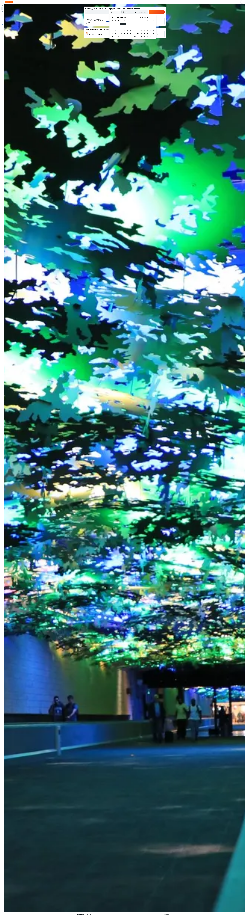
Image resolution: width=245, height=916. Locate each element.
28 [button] (112, 36)
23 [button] (118, 33)
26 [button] (127, 33)
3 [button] (121, 24)
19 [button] (127, 30)
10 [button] (121, 27)
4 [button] (124, 24)
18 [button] (124, 30)
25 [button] (124, 33)
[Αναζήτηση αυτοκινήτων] (2, 11)
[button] (2, 2)
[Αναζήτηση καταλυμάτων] (2, 8)
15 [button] (115, 30)
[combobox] (98, 12)
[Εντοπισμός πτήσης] (2, 17)
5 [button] (127, 24)
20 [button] (130, 30)
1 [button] (115, 24)
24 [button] (121, 33)
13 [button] (130, 27)
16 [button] (118, 30)
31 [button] (150, 36)
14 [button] (112, 30)
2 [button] (118, 24)
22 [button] (115, 33)
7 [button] (112, 27)
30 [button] (118, 36)
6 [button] (130, 24)
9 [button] (118, 27)
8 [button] (115, 27)
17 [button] (121, 30)
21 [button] (112, 33)
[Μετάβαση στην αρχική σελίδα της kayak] (9, 2)
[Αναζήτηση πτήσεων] (2, 6)
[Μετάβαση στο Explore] (2, 15)
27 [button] (130, 33)
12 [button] (127, 27)
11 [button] (124, 27)
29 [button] (115, 36)
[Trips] (2, 21)
